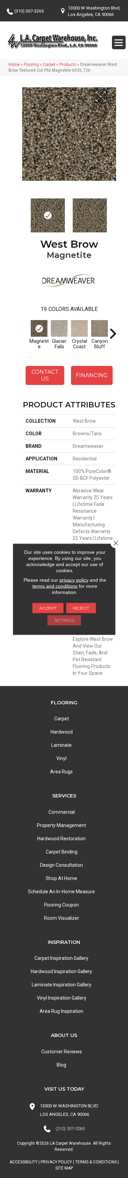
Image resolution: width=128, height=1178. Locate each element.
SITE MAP (64, 1168)
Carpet (49, 64)
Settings (64, 619)
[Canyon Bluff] (99, 328)
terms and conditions (54, 585)
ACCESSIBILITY (24, 1162)
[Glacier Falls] (59, 328)
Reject (81, 607)
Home (14, 64)
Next (112, 212)
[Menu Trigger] (119, 42)
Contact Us (45, 375)
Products (67, 64)
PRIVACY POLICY (56, 1162)
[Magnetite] (39, 328)
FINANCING (92, 375)
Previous (25, 212)
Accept (48, 607)
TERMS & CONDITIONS (96, 1162)
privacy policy (73, 579)
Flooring (31, 64)
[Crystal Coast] (79, 328)
